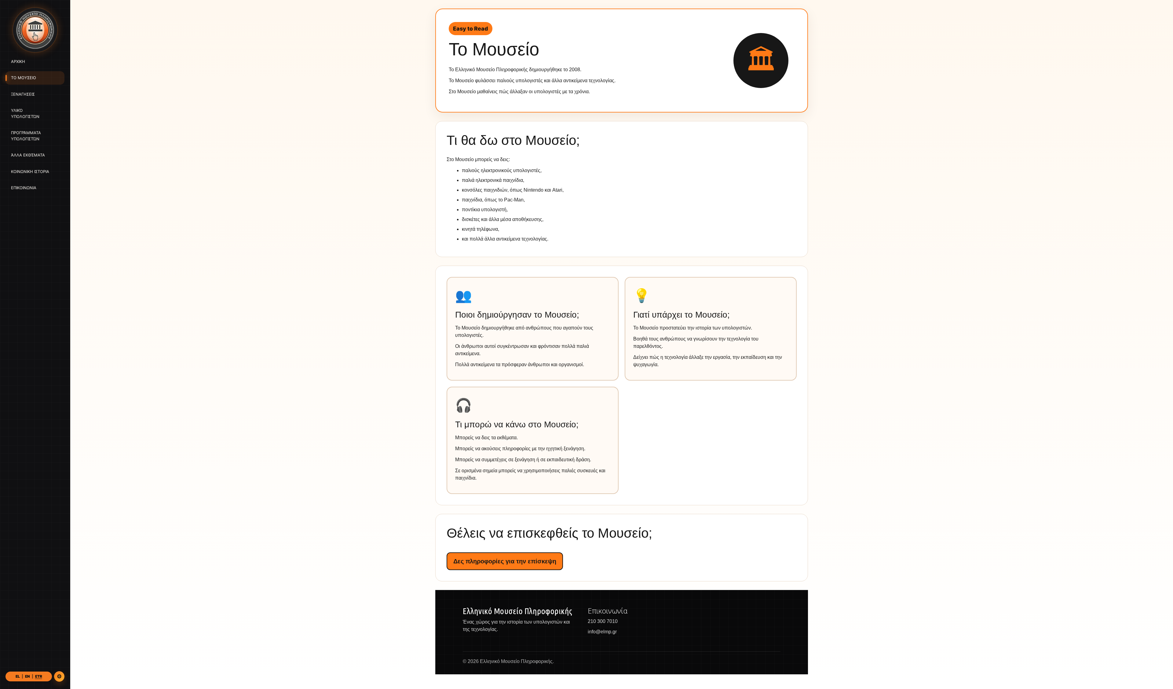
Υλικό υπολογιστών (25, 113)
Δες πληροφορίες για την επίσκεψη (504, 561)
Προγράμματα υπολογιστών (26, 136)
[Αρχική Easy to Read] (34, 30)
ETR (38, 676)
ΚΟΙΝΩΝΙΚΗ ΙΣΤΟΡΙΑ (30, 171)
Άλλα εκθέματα (28, 155)
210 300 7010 (603, 621)
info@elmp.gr (602, 631)
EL (18, 676)
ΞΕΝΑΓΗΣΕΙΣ (23, 94)
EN (27, 676)
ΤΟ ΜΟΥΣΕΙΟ (23, 78)
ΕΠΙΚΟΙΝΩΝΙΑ (23, 188)
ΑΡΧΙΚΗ (18, 61)
